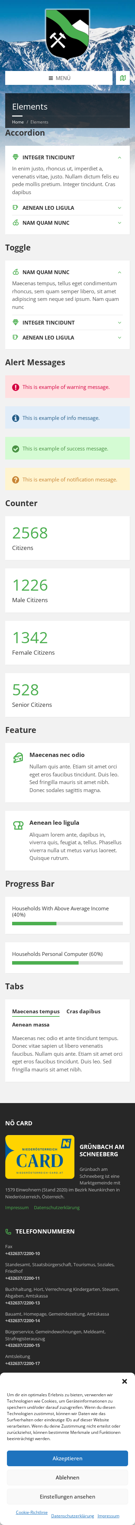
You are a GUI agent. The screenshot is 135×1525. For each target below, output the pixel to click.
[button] (124, 1381)
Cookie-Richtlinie (32, 1512)
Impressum (108, 1516)
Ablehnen (67, 1477)
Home (18, 122)
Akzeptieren (67, 1458)
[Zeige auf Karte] (123, 78)
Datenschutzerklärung (72, 1516)
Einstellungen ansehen (67, 1496)
